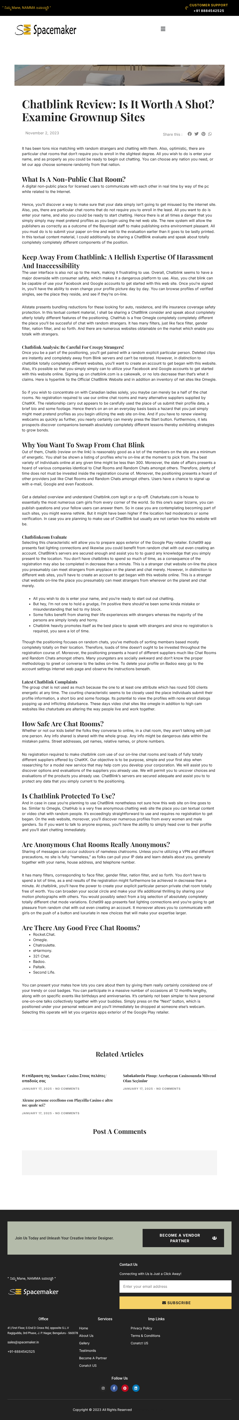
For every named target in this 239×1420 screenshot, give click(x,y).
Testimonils (87, 1350)
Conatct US (88, 1365)
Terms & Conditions (145, 1336)
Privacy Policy (141, 1328)
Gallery (84, 1343)
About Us (86, 1336)
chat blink (196, 278)
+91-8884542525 (21, 1351)
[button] (163, 29)
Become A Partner (93, 1358)
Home (83, 1328)
